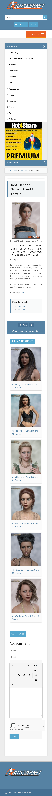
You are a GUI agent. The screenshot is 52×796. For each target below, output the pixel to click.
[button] (12, 665)
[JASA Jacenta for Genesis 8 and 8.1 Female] (26, 565)
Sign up (33, 24)
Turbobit (21, 307)
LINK (23, 292)
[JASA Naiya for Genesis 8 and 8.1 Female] (26, 380)
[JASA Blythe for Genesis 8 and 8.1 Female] (26, 473)
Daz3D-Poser (12, 170)
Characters (24, 170)
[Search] (45, 17)
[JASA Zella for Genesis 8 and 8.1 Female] (26, 612)
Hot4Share (22, 309)
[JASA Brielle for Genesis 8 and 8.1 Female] (26, 426)
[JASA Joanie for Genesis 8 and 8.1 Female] (26, 519)
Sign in (21, 24)
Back (24, 325)
